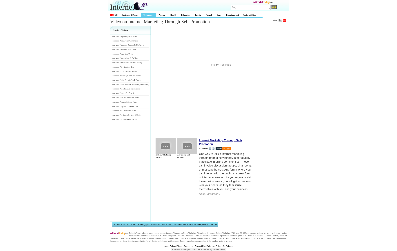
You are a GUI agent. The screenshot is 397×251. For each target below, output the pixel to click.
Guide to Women (153, 224)
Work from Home (204, 233)
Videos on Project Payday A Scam (124, 36)
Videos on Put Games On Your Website (126, 115)
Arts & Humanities (210, 241)
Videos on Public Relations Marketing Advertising (130, 84)
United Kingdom (169, 236)
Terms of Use (200, 246)
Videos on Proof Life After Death (124, 49)
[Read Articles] (280, 20)
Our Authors (227, 246)
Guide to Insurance (157, 238)
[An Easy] (166, 146)
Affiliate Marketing (188, 233)
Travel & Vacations (194, 224)
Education (185, 15)
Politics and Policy (244, 238)
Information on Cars (209, 224)
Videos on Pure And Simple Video (124, 102)
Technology (148, 15)
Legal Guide (125, 238)
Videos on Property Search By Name (125, 58)
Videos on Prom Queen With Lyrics (125, 41)
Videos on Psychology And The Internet (126, 76)
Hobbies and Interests (169, 241)
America (189, 236)
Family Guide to (180, 224)
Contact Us (188, 246)
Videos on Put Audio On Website (124, 111)
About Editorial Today (174, 246)
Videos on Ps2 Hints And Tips (123, 67)
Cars (219, 15)
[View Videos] (284, 20)
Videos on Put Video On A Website (124, 119)
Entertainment (232, 15)
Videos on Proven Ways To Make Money (127, 63)
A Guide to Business (121, 224)
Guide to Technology (138, 224)
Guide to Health (166, 224)
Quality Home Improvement (190, 241)
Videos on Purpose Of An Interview (125, 106)
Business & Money (130, 15)
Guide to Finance (271, 236)
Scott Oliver (203, 148)
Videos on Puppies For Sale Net (123, 93)
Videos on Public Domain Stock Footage (127, 80)
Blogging (177, 233)
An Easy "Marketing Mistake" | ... (163, 156)
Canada (180, 236)
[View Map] (116, 15)
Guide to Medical (188, 238)
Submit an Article (214, 246)
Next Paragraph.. (209, 193)
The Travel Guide (279, 238)
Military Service (203, 238)
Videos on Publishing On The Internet (126, 89)
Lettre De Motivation (139, 238)
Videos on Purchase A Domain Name (125, 97)
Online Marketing (223, 233)
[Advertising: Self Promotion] (187, 146)
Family (198, 15)
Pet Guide (230, 238)
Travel (209, 15)
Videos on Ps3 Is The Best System (124, 71)
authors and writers (254, 233)
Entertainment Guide (136, 241)
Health (173, 15)
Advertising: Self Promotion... (183, 156)
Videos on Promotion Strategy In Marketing (128, 45)
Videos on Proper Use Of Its (122, 54)
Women (162, 15)
